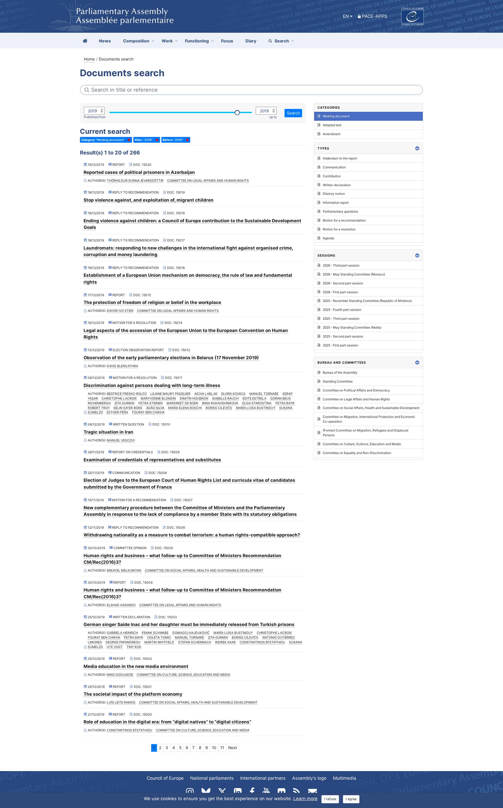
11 (222, 747)
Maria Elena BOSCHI (185, 408)
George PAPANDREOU (123, 642)
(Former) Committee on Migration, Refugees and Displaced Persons (365, 432)
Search (282, 40)
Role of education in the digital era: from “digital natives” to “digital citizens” (167, 721)
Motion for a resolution (339, 229)
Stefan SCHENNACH (194, 642)
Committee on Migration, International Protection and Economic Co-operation (369, 419)
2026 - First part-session (340, 292)
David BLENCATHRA (122, 366)
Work (167, 40)
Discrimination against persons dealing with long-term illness (152, 385)
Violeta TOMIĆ (159, 637)
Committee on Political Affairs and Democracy (356, 390)
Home (89, 59)
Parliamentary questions (340, 211)
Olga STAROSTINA (256, 403)
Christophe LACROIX (119, 398)
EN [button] (346, 16)
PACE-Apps (374, 16)
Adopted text (332, 125)
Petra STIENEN (150, 403)
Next (232, 747)
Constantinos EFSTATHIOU (262, 642)
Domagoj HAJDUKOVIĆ (191, 633)
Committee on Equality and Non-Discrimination (357, 453)
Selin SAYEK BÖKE (127, 408)
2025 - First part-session (340, 345)
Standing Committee (338, 381)
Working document (336, 116)
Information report (336, 202)
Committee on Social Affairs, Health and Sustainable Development (204, 570)
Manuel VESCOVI (121, 440)
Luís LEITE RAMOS (121, 702)
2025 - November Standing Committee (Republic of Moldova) (367, 301)
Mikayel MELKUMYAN (124, 570)
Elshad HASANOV (121, 605)
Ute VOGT (115, 647)
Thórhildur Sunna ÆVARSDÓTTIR (135, 180)
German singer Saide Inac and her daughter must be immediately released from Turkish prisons (189, 624)
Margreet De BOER (182, 403)
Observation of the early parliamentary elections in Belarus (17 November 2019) (171, 357)
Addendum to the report (340, 158)
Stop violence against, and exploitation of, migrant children (149, 200)
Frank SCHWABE (155, 633)
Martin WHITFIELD (159, 642)
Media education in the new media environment (136, 666)
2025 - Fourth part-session (342, 310)
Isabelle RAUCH (225, 398)
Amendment (331, 134)
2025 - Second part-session (343, 336)
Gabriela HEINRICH (122, 633)
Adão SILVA (155, 408)
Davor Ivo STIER (120, 311)
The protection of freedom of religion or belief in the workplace (152, 302)
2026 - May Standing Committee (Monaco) (354, 274)
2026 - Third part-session (341, 265)
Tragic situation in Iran (108, 432)
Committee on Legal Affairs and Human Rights (208, 180)
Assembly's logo (309, 778)
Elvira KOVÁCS (233, 394)
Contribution (332, 176)
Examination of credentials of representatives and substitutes (152, 459)
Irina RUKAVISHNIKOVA (220, 403)
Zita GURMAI (124, 403)
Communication (334, 167)
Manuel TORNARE (263, 394)
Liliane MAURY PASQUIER (170, 394)
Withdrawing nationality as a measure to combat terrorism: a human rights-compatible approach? (192, 535)
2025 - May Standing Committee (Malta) (352, 327)
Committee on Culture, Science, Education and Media (183, 675)
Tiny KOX (134, 647)
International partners (263, 778)
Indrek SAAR (225, 642)
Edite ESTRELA (254, 398)
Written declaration (337, 185)
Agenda (328, 238)
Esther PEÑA (117, 412)
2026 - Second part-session (343, 283)
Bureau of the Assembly (340, 372)
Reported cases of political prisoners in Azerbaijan (139, 172)
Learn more (305, 798)
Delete (127, 139)
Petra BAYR (284, 403)
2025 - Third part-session (341, 318)
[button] (417, 148)
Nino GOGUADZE (120, 675)
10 (214, 747)
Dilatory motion (334, 194)
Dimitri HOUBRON (194, 398)
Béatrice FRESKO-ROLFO (127, 394)
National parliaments (212, 778)
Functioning (197, 40)
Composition (136, 40)
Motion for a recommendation (344, 220)
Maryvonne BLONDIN (158, 398)
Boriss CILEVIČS (219, 408)
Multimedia (344, 778)
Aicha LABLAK (205, 394)
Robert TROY (99, 408)
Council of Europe (165, 778)
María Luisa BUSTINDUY (255, 408)
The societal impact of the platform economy (133, 694)
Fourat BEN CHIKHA (148, 412)
